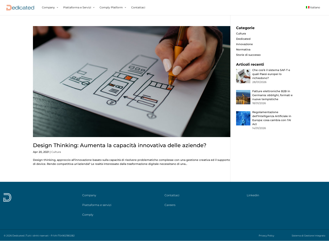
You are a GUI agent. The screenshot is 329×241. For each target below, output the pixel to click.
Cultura (56, 152)
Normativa (243, 49)
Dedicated (243, 39)
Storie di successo (248, 55)
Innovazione (244, 44)
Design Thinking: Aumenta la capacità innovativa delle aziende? (119, 145)
